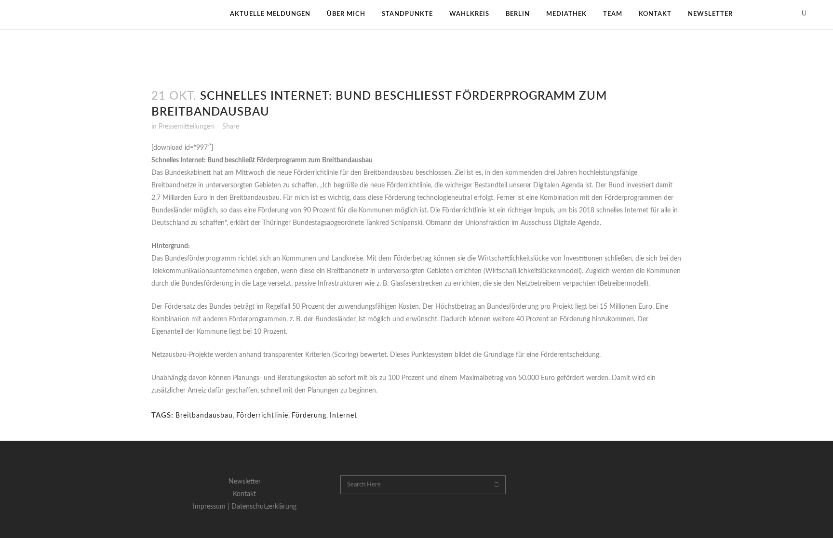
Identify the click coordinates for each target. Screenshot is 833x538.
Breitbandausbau (204, 415)
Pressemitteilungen (186, 126)
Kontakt (244, 494)
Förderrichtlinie (262, 415)
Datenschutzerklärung (263, 506)
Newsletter (244, 481)
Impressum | (212, 506)
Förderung (309, 415)
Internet (343, 415)
